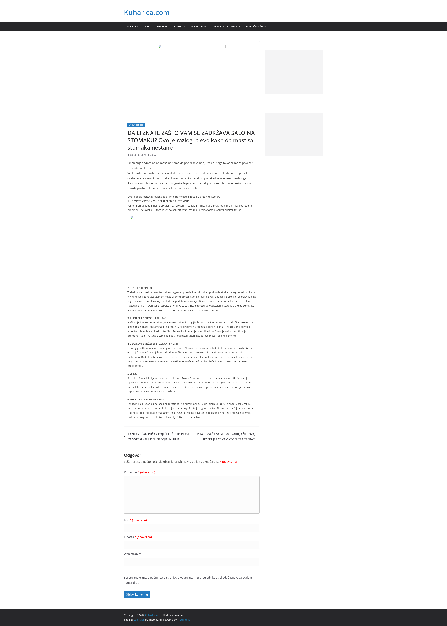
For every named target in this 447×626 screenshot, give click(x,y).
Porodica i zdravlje (227, 26)
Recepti (162, 26)
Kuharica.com (147, 12)
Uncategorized (136, 125)
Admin (153, 155)
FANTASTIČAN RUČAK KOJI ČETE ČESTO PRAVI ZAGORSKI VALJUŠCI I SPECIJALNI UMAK (158, 436)
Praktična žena (255, 26)
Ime (135, 520)
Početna (132, 26)
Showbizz (178, 26)
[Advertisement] (294, 72)
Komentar (139, 472)
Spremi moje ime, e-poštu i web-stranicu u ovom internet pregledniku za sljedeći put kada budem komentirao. (188, 580)
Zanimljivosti (199, 26)
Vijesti (148, 26)
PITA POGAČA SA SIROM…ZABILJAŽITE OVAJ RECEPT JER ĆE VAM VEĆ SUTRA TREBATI (226, 436)
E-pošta (138, 537)
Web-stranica (132, 554)
